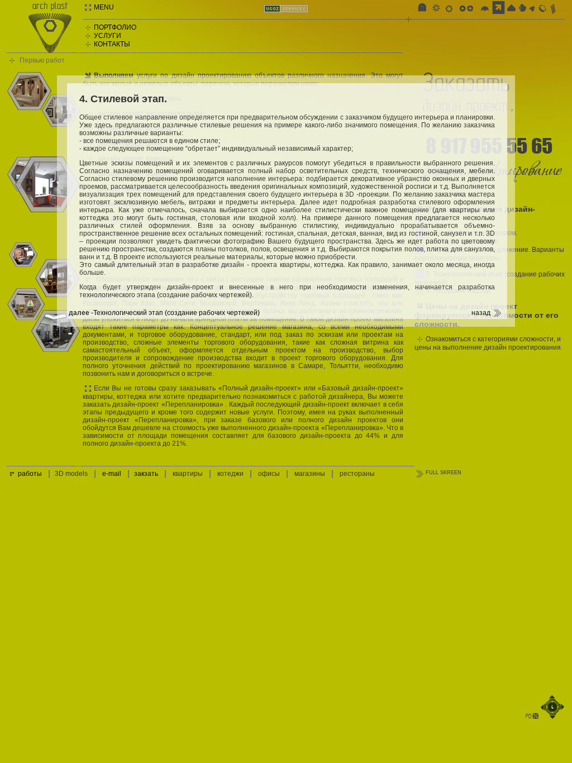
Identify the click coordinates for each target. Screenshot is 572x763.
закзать (146, 474)
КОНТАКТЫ (112, 44)
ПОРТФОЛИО (115, 27)
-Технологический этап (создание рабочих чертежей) (174, 313)
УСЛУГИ (107, 36)
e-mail (111, 474)
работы (30, 474)
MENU (104, 7)
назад (480, 313)
